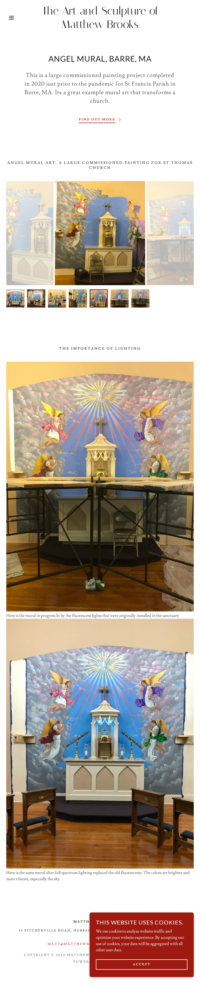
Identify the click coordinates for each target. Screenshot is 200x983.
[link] (100, 26)
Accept (142, 964)
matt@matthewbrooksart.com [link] (86, 944)
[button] (10, 17)
